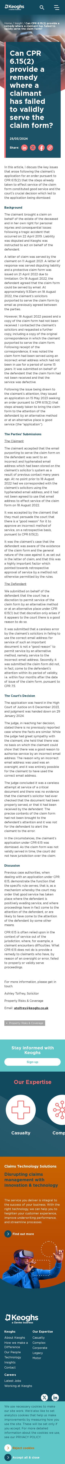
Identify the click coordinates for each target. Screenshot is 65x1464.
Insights (10, 1362)
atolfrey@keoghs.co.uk (31, 1008)
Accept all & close (26, 1457)
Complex (39, 1342)
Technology (12, 1357)
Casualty (38, 1337)
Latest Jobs (12, 1380)
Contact (10, 1367)
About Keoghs (14, 1337)
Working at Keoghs (18, 1385)
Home (8, 23)
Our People (12, 1352)
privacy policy (28, 1437)
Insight (19, 23)
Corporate (39, 1347)
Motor (36, 1358)
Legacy (37, 1353)
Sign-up (32, 1062)
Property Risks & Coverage (26, 1023)
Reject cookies (23, 1448)
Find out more (23, 1234)
